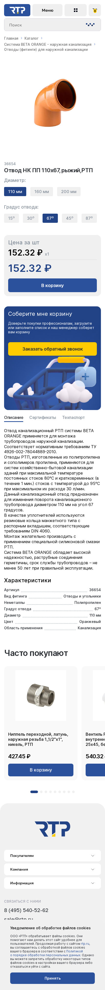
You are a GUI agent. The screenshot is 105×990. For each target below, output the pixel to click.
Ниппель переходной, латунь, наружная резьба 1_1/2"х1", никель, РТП (38, 739)
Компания (19, 869)
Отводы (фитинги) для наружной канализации (46, 49)
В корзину (52, 285)
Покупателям (22, 855)
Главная (11, 38)
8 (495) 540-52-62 (26, 910)
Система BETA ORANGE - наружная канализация (47, 44)
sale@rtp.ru (18, 919)
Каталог (31, 38)
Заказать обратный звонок (52, 349)
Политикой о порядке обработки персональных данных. (46, 953)
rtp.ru (85, 944)
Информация (22, 883)
